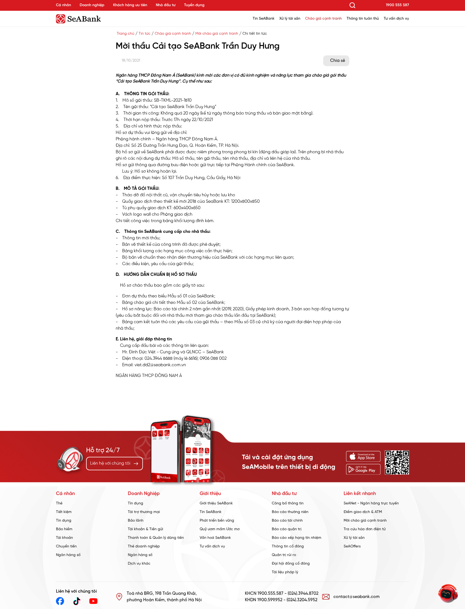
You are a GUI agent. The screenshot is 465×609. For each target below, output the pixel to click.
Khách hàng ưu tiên (130, 5)
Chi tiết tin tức (254, 34)
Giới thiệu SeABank (216, 503)
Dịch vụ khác (139, 564)
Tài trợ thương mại (144, 512)
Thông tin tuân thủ (363, 19)
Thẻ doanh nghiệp (144, 546)
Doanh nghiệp (92, 5)
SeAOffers (352, 546)
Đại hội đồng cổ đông (291, 564)
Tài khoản (64, 538)
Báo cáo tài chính (287, 521)
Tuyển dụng (194, 5)
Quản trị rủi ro (284, 555)
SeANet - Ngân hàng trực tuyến (371, 503)
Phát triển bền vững (217, 521)
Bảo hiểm (64, 529)
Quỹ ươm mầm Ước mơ (219, 529)
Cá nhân (63, 5)
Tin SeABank (263, 19)
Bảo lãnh (135, 521)
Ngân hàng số (68, 555)
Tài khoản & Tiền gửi (145, 529)
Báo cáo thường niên (290, 512)
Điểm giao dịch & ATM (363, 512)
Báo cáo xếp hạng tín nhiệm (296, 538)
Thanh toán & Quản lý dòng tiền (156, 538)
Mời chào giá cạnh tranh (216, 34)
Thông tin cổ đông (288, 546)
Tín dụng (63, 521)
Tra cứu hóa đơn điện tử (365, 529)
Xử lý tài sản (289, 19)
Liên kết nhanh (360, 493)
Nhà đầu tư (165, 5)
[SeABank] (92, 18)
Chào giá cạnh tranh (323, 19)
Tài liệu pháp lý (285, 572)
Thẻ (59, 503)
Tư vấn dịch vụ (396, 19)
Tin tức (144, 34)
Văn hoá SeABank (215, 538)
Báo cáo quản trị (286, 529)
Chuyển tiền (66, 546)
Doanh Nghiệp (144, 493)
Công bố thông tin (288, 503)
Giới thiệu (210, 493)
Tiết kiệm (64, 512)
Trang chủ (125, 34)
